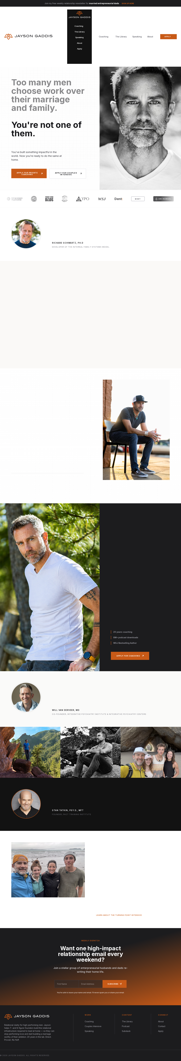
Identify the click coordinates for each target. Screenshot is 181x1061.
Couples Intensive (93, 1026)
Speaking (137, 36)
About (150, 36)
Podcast (126, 1026)
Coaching (89, 1021)
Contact (161, 1026)
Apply (160, 1031)
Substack (126, 1031)
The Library (121, 36)
